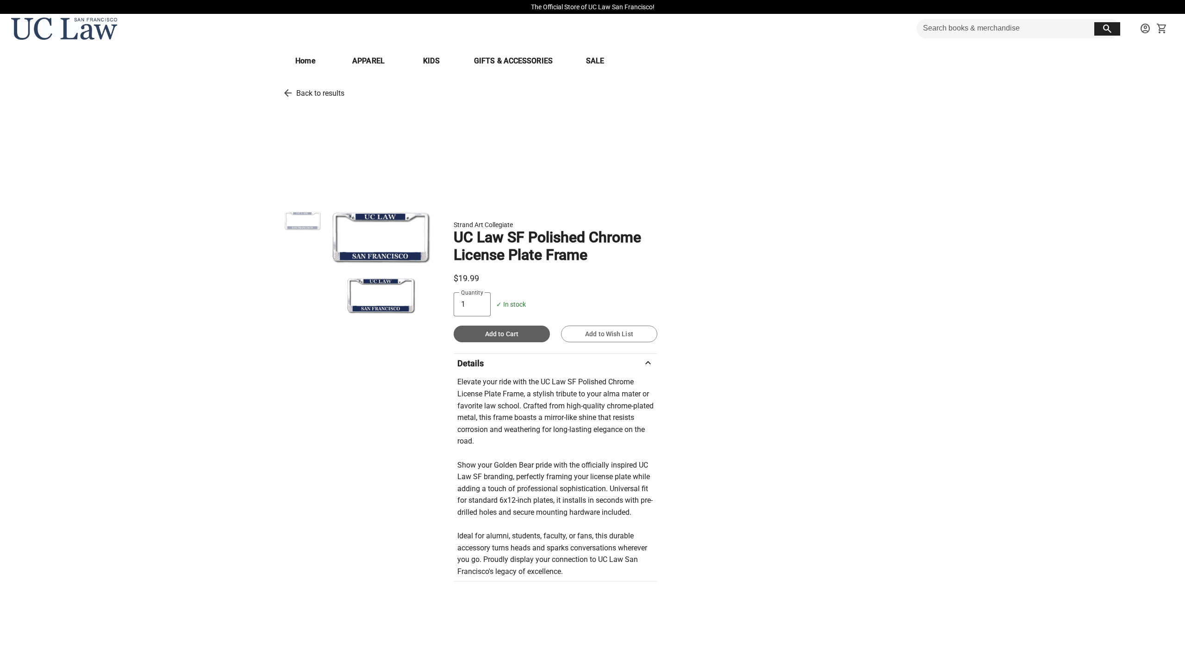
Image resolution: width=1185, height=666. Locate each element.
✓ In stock (511, 304)
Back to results (320, 93)
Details (555, 363)
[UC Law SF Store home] (64, 29)
